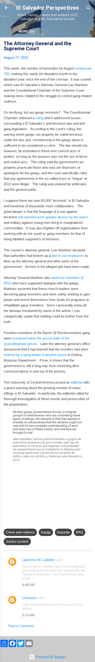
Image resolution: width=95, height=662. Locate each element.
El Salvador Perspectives (47, 8)
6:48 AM (28, 585)
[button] (88, 44)
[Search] (88, 8)
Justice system (17, 541)
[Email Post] (6, 523)
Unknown (29, 598)
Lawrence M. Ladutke (38, 560)
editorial (76, 382)
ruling (39, 118)
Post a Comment (21, 626)
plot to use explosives (68, 256)
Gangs (46, 532)
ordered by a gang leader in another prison (35, 355)
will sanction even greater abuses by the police (53, 217)
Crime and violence (20, 532)
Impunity (63, 532)
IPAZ (79, 532)
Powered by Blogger (50, 657)
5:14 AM (28, 615)
